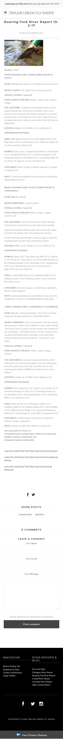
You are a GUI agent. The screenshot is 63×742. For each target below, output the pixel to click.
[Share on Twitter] (33, 495)
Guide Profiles (9, 676)
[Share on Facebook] (28, 495)
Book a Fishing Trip (11, 666)
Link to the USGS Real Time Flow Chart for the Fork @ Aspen (31, 451)
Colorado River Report (42, 682)
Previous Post (25, 514)
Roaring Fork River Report (43, 675)
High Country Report (41, 685)
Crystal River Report (41, 679)
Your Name (31, 543)
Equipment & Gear (11, 669)
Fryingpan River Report (42, 672)
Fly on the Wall (38, 669)
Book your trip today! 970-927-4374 (43, 4)
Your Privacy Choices (34, 735)
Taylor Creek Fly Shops (31, 13)
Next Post (39, 514)
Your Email (31, 559)
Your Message (31, 574)
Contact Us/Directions (12, 673)
